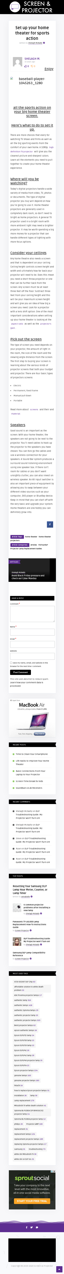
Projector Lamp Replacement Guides (26, 549)
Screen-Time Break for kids (29, 781)
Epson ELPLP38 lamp (24, 1040)
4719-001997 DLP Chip (24, 982)
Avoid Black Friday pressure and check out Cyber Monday (28, 577)
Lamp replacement (24, 1100)
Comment (15, 603)
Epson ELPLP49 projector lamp (28, 1060)
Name (13, 626)
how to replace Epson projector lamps (31, 1090)
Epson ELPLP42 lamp (24, 1055)
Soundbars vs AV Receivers (29, 788)
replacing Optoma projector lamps (30, 1144)
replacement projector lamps (28, 1139)
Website (13, 651)
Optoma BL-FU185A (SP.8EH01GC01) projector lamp (28, 1112)
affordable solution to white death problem (28, 988)
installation (20, 1095)
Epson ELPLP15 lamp (24, 1035)
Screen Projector (22, 931)
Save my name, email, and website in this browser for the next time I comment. (29, 664)
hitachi (18, 1085)
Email (13, 638)
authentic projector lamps (27, 1020)
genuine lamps (22, 1075)
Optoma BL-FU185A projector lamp (30, 1119)
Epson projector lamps (26, 1070)
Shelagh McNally (35, 43)
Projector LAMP (34, 1124)
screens (34, 409)
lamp (33, 1095)
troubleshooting (37, 1149)
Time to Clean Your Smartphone (32, 754)
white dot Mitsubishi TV (25, 1154)
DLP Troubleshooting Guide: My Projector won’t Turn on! (29, 814)
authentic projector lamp (26, 1015)
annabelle (25, 897)
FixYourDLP (43, 545)
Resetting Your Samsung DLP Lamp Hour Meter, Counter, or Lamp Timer (30, 890)
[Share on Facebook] (50, 526)
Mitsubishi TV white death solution (30, 1105)
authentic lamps (23, 1005)
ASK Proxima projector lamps (28, 995)
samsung (19, 1149)
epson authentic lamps (25, 1030)
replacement (21, 1129)
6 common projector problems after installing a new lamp (37, 908)
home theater (31, 537)
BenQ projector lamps (25, 1025)
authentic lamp (22, 1000)
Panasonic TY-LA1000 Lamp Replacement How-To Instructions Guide (29, 924)
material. (16, 413)
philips (18, 1124)
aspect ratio (17, 323)
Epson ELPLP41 (21, 1050)
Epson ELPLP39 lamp (24, 1045)
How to (13, 1242)
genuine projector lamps (26, 1080)
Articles (34, 545)
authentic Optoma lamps (26, 1010)
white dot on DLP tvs (24, 1159)
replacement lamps (24, 1134)
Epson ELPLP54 (21, 1065)
